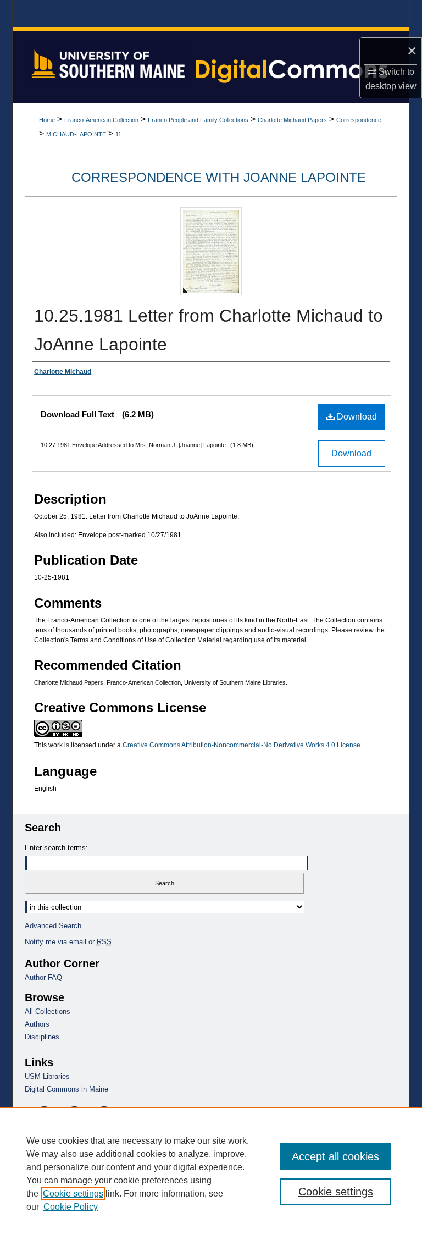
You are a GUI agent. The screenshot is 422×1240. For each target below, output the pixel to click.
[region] (211, 1173)
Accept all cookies (335, 1156)
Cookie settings (73, 1193)
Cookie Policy (70, 1206)
